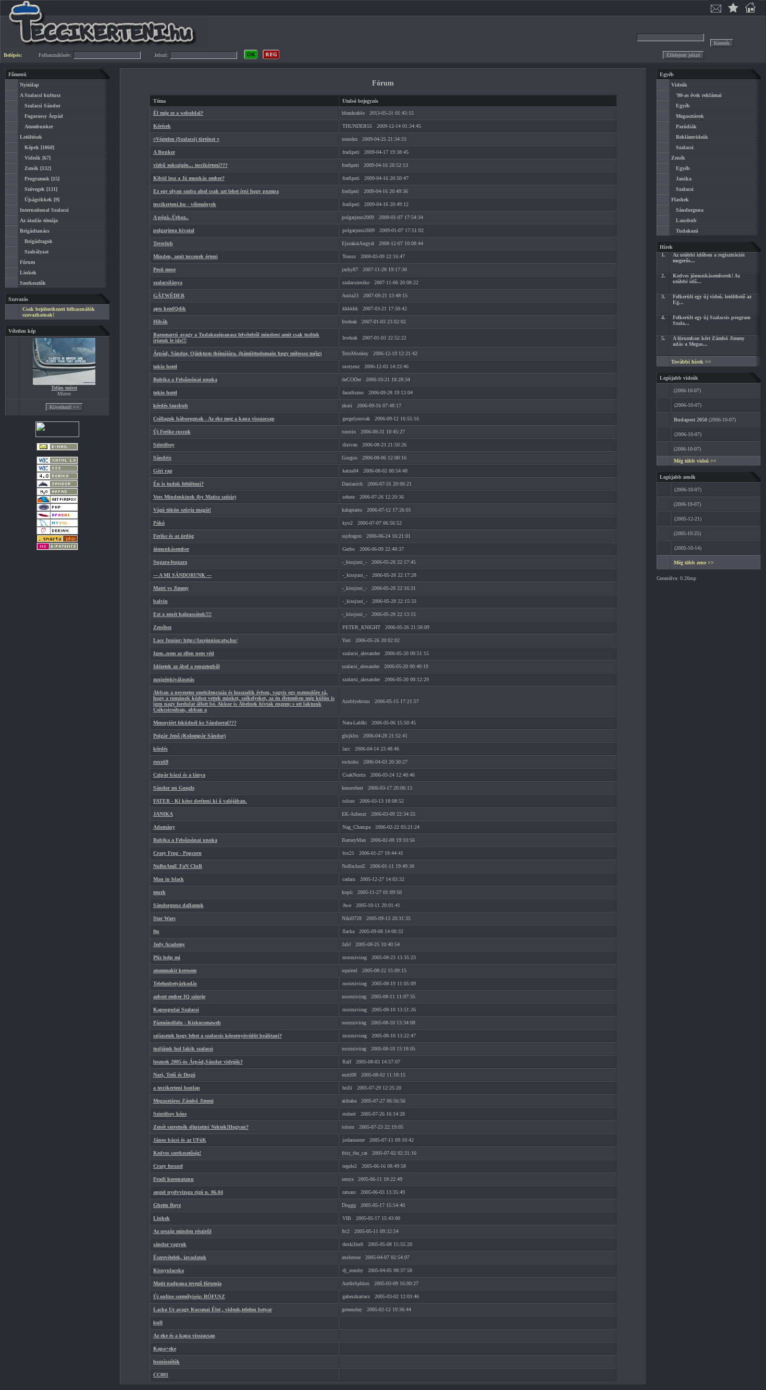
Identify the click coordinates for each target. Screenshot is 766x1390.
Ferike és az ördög (173, 536)
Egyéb (683, 105)
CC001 (160, 1374)
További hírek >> (691, 362)
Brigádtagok (38, 241)
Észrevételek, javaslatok (179, 1257)
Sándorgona (689, 210)
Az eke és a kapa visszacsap (184, 1335)
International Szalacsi (44, 210)
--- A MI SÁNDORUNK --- (182, 575)
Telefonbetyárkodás (175, 983)
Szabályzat (36, 252)
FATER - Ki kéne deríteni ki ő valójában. (200, 801)
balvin (160, 601)
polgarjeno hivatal (173, 230)
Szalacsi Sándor (42, 105)
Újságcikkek (38, 199)
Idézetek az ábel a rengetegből (186, 666)
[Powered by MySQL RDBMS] (57, 525)
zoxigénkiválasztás (173, 679)
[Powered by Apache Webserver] (57, 517)
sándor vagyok (170, 1244)
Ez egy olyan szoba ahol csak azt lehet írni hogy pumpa (216, 191)
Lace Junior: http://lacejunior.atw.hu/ (195, 640)
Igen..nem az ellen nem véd (183, 653)
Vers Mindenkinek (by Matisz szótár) (194, 497)
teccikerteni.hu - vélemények (184, 204)
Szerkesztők (33, 283)
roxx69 (160, 762)
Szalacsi (685, 147)
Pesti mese (164, 269)
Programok (37, 179)
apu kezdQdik (169, 308)
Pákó (159, 523)
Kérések (162, 126)
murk (159, 892)
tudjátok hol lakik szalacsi (183, 1048)
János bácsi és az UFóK (179, 1140)
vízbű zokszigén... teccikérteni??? (190, 165)
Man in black (168, 879)
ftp (156, 931)
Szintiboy (164, 445)
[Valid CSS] (57, 470)
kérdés (160, 749)
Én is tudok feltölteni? (178, 484)
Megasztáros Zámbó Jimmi (183, 1101)
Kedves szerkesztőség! (177, 1153)
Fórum (27, 262)
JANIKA (163, 814)
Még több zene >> (694, 562)
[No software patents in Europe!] (57, 548)
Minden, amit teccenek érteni (185, 256)
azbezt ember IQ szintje (179, 996)
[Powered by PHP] (57, 509)
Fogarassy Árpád (43, 116)
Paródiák (686, 126)
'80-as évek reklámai (699, 95)
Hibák (160, 321)
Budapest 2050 (690, 419)
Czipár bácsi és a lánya (179, 775)
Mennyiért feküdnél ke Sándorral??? (195, 723)
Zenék (31, 168)
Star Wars (164, 918)
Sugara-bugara (170, 562)
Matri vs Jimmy (171, 588)
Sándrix (162, 458)
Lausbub (686, 220)
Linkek (28, 272)
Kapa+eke (164, 1348)
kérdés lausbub (170, 405)
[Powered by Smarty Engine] (57, 540)
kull (158, 1322)
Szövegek (34, 189)
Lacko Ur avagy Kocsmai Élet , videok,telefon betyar (212, 1309)
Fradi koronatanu (173, 1179)
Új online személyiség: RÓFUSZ (189, 1296)
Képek (31, 147)
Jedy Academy (169, 944)
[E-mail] (57, 449)
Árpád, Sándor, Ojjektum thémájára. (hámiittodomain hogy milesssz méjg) (237, 353)
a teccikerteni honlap (176, 1088)
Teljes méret (64, 388)
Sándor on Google (173, 788)
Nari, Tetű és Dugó (174, 1075)
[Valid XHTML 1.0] (57, 462)
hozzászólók (166, 1361)
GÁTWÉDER (168, 295)
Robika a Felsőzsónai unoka (185, 379)
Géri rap (162, 471)
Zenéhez (162, 627)
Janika (683, 179)
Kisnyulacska (168, 1270)
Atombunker (38, 126)
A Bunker (164, 152)
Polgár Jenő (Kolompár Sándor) (189, 736)
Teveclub (163, 243)
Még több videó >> (695, 461)
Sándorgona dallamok (178, 905)
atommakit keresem (174, 970)
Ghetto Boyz (167, 1205)
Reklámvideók (692, 137)
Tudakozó (687, 231)
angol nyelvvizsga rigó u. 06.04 (188, 1192)
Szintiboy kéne (170, 1114)
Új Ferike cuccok (172, 431)
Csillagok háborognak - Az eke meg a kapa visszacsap (214, 418)
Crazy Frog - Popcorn (177, 853)
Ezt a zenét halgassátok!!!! (182, 614)
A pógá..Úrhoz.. (171, 217)
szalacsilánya (167, 282)
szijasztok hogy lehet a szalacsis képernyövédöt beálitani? (217, 1035)
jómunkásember (171, 549)
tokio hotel (165, 366)
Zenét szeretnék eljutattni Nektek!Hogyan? (201, 1127)
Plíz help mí (166, 957)
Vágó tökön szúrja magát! (182, 510)
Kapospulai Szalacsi (176, 1009)
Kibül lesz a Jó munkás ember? (189, 178)
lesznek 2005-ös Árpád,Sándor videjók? (198, 1062)
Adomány (164, 827)
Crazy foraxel (168, 1166)
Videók (32, 158)
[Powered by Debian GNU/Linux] (57, 533)
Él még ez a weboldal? (178, 113)
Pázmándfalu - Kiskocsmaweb (187, 1022)
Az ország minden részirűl (182, 1231)
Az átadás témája (39, 220)
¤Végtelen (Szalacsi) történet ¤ (186, 139)
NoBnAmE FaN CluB (177, 866)
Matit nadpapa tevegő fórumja (187, 1283)
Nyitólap (29, 85)
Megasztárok (690, 116)
